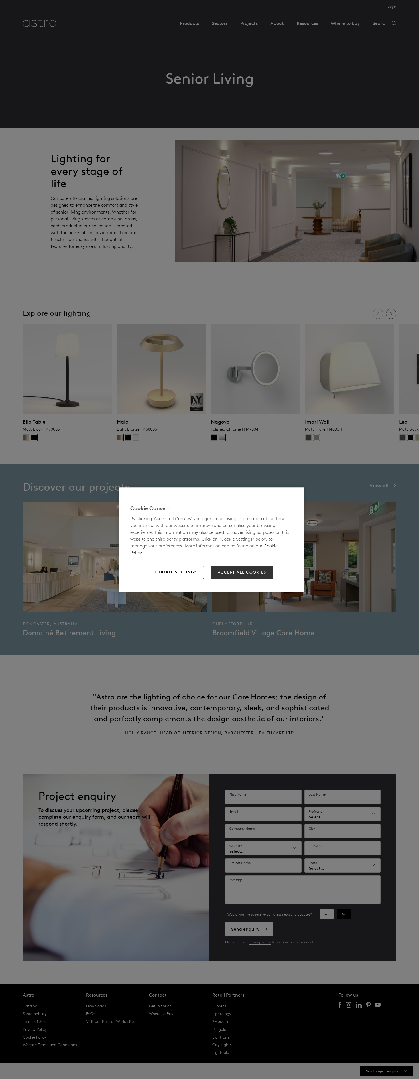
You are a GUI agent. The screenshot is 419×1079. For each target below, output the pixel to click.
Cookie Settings (176, 572)
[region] (211, 539)
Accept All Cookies (242, 572)
